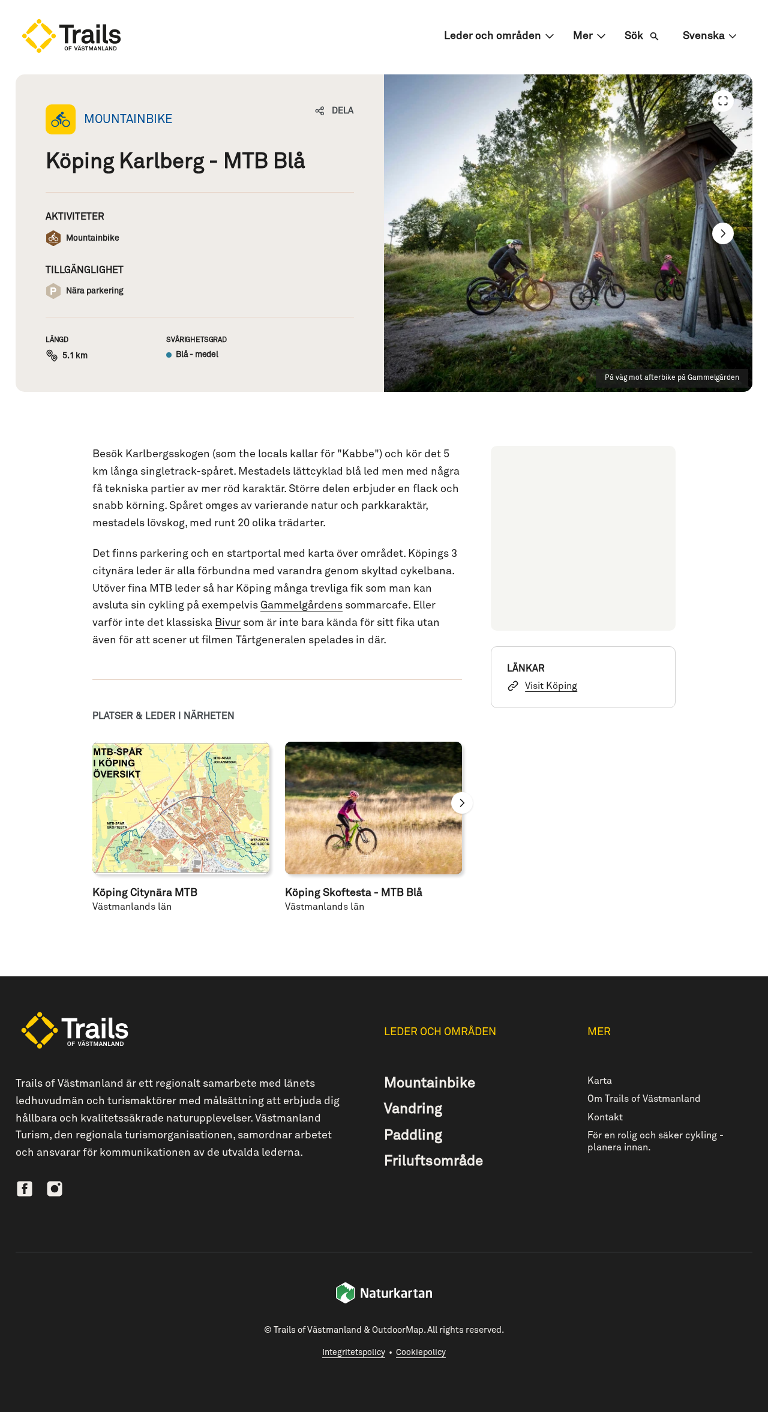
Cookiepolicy (421, 1352)
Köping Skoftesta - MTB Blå (353, 893)
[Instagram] (55, 1189)
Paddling (413, 1135)
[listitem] (568, 233)
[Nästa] (723, 233)
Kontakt (605, 1117)
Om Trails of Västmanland (644, 1099)
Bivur (228, 622)
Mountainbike (429, 1083)
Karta (599, 1081)
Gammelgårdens (301, 605)
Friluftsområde (433, 1161)
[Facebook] (25, 1189)
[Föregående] (723, 101)
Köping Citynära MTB (144, 893)
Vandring (413, 1109)
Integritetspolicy (353, 1352)
